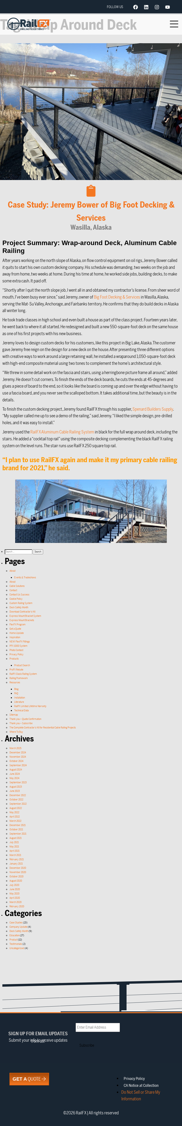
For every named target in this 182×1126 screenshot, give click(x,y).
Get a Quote (15, 629)
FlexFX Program (17, 624)
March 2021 (15, 855)
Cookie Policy (16, 599)
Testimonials (15, 944)
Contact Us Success (19, 594)
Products (14, 658)
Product (13, 939)
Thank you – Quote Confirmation (25, 719)
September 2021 (17, 834)
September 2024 (18, 765)
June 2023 (14, 791)
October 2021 (16, 829)
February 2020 (16, 906)
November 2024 (17, 757)
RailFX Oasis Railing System (23, 674)
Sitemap (13, 715)
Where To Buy (16, 732)
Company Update (18, 927)
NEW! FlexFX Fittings (19, 641)
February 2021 (16, 859)
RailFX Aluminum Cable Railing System (62, 432)
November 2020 (17, 872)
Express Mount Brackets (21, 620)
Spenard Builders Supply (152, 409)
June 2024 (14, 774)
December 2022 (17, 795)
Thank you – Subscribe (20, 723)
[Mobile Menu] (174, 23)
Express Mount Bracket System (25, 616)
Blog (16, 689)
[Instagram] (157, 7)
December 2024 (17, 752)
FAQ (16, 693)
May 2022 (14, 812)
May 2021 (14, 846)
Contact (13, 590)
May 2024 (14, 778)
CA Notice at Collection (141, 1085)
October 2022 (16, 799)
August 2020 (15, 881)
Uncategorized (16, 948)
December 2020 (17, 868)
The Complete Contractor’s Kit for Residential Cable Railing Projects (42, 727)
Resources (14, 682)
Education (14, 935)
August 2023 (15, 787)
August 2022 (15, 808)
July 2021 (14, 842)
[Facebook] (135, 7)
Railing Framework (18, 678)
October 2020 (16, 876)
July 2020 (14, 885)
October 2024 (16, 761)
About (12, 571)
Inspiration (14, 637)
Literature (19, 702)
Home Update (16, 633)
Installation (19, 697)
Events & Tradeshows (25, 577)
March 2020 (15, 902)
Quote (27, 1079)
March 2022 (15, 821)
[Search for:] (19, 551)
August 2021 (15, 838)
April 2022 (14, 816)
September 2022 (18, 804)
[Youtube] (167, 7)
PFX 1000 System (18, 646)
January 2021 (16, 863)
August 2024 (15, 769)
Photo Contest (16, 650)
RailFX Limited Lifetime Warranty (30, 706)
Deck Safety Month (18, 607)
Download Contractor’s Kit (22, 611)
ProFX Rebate (16, 669)
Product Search (22, 665)
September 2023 (18, 782)
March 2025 (15, 748)
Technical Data (21, 710)
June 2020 (14, 889)
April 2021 (14, 851)
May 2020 (14, 893)
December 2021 (17, 825)
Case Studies (16, 922)
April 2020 (14, 898)
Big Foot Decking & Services (117, 297)
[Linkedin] (146, 7)
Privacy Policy (16, 654)
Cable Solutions (17, 586)
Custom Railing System (20, 603)
